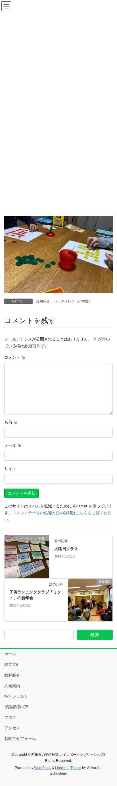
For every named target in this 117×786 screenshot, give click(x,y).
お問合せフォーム (20, 738)
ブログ (10, 717)
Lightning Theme (68, 768)
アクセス (12, 728)
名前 (10, 422)
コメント (14, 357)
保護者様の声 (16, 707)
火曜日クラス (66, 548)
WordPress (42, 768)
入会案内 (12, 685)
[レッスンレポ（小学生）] (27, 556)
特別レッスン (16, 696)
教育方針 (12, 664)
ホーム (10, 654)
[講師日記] (90, 599)
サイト (10, 468)
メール (12, 445)
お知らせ (43, 301)
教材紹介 (12, 675)
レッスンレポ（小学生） (73, 301)
